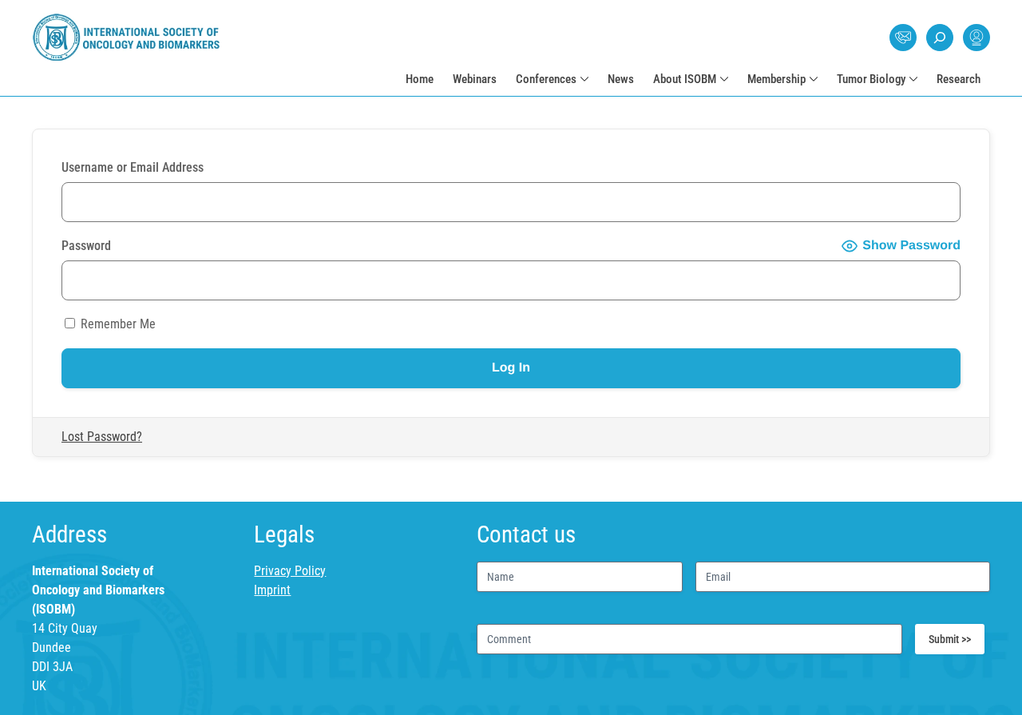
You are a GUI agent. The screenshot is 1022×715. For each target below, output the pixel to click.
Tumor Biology (871, 79)
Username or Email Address (132, 167)
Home (420, 79)
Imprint (272, 590)
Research (958, 79)
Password (86, 245)
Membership (776, 79)
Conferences (546, 79)
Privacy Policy (290, 570)
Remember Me (116, 324)
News (621, 79)
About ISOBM (684, 79)
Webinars (475, 79)
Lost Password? (101, 436)
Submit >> (950, 639)
